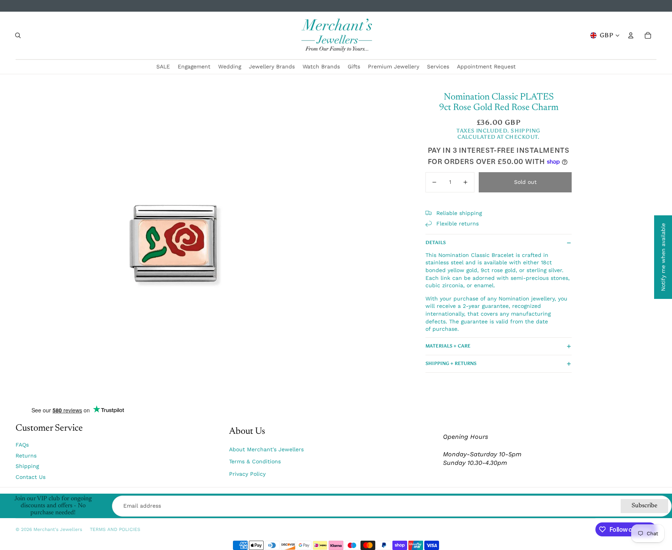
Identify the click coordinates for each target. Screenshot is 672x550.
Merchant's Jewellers (57, 529)
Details (435, 242)
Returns (26, 455)
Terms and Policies (115, 529)
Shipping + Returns (450, 363)
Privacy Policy (247, 474)
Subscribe (644, 506)
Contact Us (31, 477)
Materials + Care (448, 346)
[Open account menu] (630, 35)
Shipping (27, 466)
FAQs (22, 445)
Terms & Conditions (255, 461)
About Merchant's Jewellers (266, 449)
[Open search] (17, 35)
